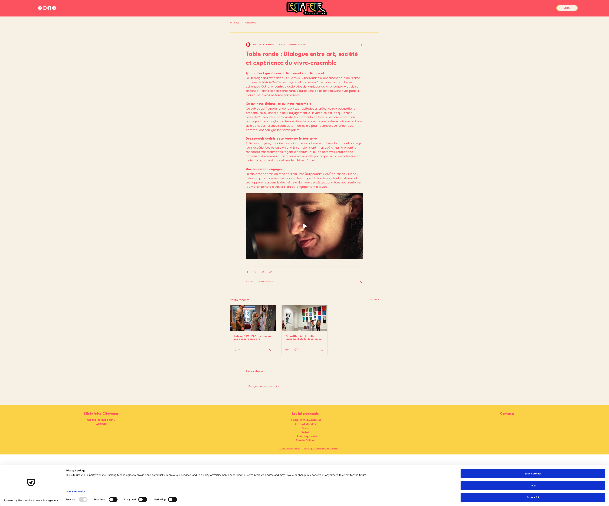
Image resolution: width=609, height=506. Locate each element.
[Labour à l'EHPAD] (253, 318)
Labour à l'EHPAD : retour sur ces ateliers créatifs (253, 337)
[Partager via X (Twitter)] (255, 271)
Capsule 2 (250, 22)
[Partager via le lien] (270, 271)
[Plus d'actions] (361, 44)
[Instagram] (54, 8)
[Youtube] (45, 8)
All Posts (234, 22)
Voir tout (374, 299)
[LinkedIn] (40, 8)
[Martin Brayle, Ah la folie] (304, 318)
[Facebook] (49, 8)
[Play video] (304, 226)
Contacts (507, 413)
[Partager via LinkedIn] (262, 271)
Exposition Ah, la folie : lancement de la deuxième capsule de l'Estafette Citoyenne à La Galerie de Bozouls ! (302, 337)
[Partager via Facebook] (247, 271)
